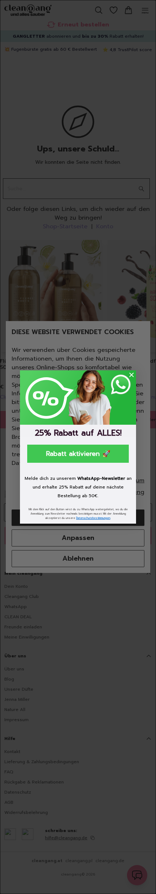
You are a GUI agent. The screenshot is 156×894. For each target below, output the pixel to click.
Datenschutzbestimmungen (93, 518)
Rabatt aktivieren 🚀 (78, 454)
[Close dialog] (131, 374)
